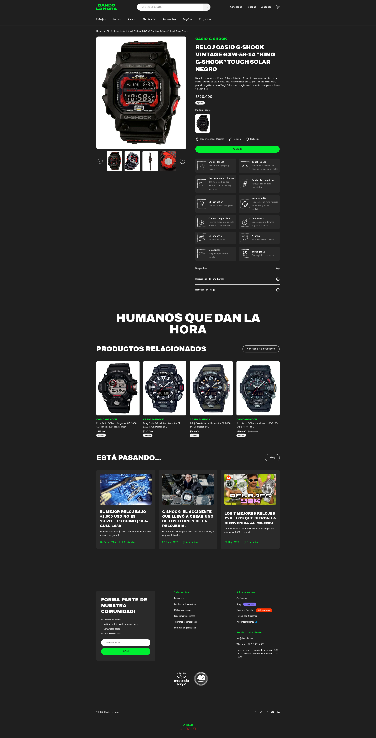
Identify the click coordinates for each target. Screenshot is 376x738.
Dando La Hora (111, 712)
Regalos (187, 19)
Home (99, 31)
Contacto (266, 7)
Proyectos (205, 19)
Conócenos (236, 7)
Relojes (101, 19)
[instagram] (261, 712)
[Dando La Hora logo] (106, 7)
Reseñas (251, 7)
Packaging (255, 139)
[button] (278, 7)
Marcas (117, 19)
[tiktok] (267, 712)
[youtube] (272, 712)
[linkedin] (278, 712)
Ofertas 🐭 (149, 19)
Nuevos (132, 19)
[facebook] (255, 712)
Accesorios (169, 19)
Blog (272, 457)
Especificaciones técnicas (212, 139)
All (108, 31)
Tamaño (237, 139)
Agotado (237, 149)
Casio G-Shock (211, 39)
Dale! (125, 651)
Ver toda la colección (261, 349)
